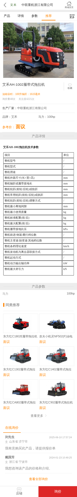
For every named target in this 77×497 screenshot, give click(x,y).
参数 (34, 15)
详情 (21, 15)
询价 (57, 491)
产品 (7, 15)
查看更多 (37, 415)
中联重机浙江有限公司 (32, 108)
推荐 (48, 15)
